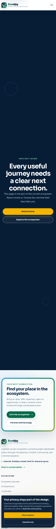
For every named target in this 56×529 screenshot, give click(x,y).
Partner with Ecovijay (21, 423)
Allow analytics (28, 515)
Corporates (6, 491)
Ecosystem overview (10, 481)
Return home (28, 211)
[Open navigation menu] (52, 5)
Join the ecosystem (19, 414)
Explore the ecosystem (28, 220)
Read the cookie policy (32, 509)
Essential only (28, 522)
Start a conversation (11, 467)
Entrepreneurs (8, 486)
